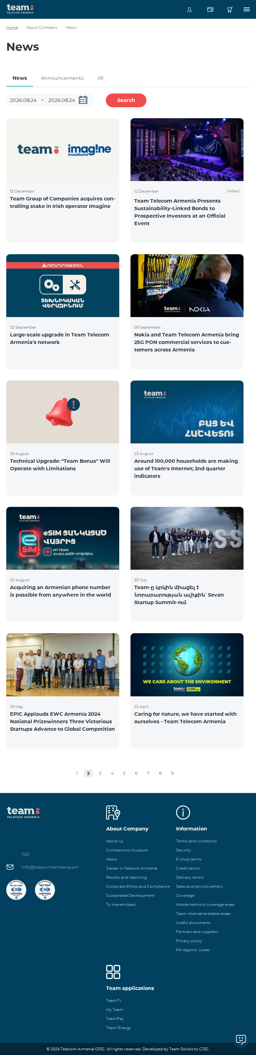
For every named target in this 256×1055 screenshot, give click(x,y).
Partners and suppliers (197, 931)
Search (126, 100)
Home (12, 27)
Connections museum (127, 850)
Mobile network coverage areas (205, 904)
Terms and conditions (196, 841)
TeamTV (113, 1000)
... (83, 100)
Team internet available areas (203, 913)
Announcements (62, 78)
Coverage (185, 895)
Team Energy (118, 1027)
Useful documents (193, 922)
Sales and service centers (199, 886)
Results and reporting (126, 877)
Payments (210, 9)
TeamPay (115, 1018)
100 (25, 854)
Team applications (130, 988)
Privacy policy (189, 940)
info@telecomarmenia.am (50, 867)
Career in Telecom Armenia (131, 868)
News (19, 78)
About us (114, 841)
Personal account (189, 9)
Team (20, 8)
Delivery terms (190, 877)
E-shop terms (189, 859)
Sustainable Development (130, 895)
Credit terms (188, 868)
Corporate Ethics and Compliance (138, 886)
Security (183, 850)
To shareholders (121, 904)
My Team (114, 1009)
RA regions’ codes (193, 949)
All (100, 78)
